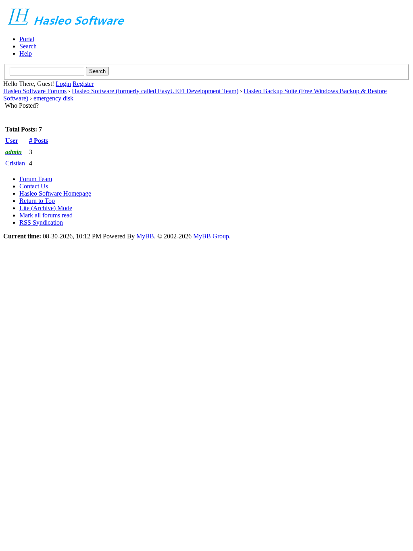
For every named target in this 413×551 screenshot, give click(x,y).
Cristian (15, 163)
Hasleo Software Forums (35, 91)
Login (63, 83)
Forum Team (35, 178)
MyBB (145, 236)
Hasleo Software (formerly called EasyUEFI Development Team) (155, 91)
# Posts (38, 140)
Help (25, 53)
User (11, 140)
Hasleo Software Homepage (55, 193)
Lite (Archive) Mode (45, 208)
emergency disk (53, 98)
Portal (26, 38)
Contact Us (33, 186)
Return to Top (37, 200)
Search (28, 46)
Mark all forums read (46, 215)
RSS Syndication (41, 222)
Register (83, 83)
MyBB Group (211, 236)
